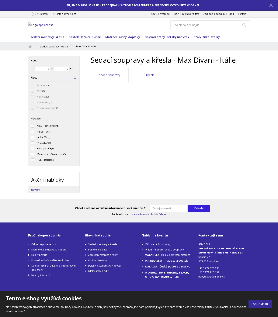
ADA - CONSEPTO (46, 126)
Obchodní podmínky (214, 14)
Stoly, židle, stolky (207, 37)
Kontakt (242, 14)
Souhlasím (260, 304)
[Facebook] (82, 14)
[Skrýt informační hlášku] (271, 5)
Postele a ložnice (97, 249)
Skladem (42, 85)
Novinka (41, 96)
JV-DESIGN (42, 142)
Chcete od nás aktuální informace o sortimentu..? (110, 208)
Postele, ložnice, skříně (85, 37)
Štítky (34, 78)
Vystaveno (43, 102)
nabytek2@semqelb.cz (211, 276)
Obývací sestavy (97, 260)
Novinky (35, 189)
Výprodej (165, 14)
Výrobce (36, 118)
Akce (39, 91)
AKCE (154, 14)
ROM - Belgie (44, 159)
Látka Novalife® (190, 14)
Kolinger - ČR (44, 148)
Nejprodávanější (46, 108)
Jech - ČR (42, 137)
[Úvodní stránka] (41, 24)
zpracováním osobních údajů (147, 214)
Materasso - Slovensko (50, 154)
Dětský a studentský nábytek (104, 265)
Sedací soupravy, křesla (47, 37)
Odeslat (199, 208)
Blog (176, 14)
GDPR (231, 14)
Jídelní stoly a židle (98, 271)
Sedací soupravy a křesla (102, 244)
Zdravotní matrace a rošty (103, 255)
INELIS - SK (43, 131)
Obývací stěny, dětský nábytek (166, 37)
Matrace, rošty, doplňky (122, 37)
